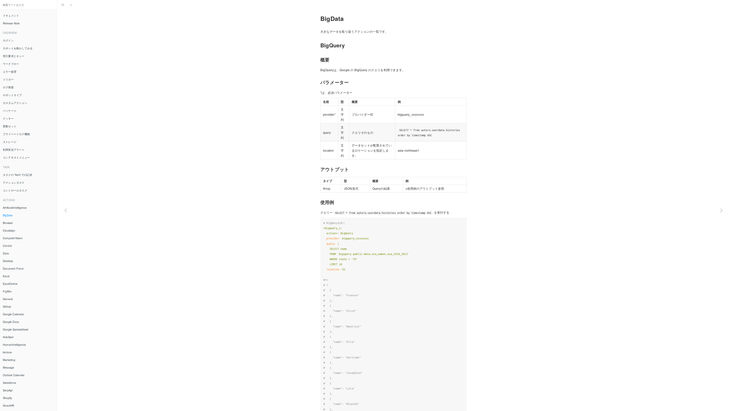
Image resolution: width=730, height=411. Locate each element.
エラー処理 (9, 71)
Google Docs (11, 322)
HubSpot (8, 337)
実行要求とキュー (14, 56)
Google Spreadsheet (16, 329)
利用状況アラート (14, 149)
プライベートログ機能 (16, 134)
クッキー (8, 118)
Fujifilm (7, 291)
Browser (8, 223)
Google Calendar (13, 314)
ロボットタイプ (12, 95)
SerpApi (8, 390)
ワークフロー (11, 64)
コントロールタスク (15, 190)
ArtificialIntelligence (15, 207)
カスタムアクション (15, 103)
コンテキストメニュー (16, 157)
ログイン (8, 40)
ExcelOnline (10, 284)
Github (7, 306)
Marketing (9, 360)
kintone (7, 352)
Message (8, 367)
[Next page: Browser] (721, 210)
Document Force (13, 268)
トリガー (8, 79)
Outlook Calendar (14, 375)
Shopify (7, 398)
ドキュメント (11, 15)
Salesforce (9, 383)
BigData (8, 215)
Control (7, 246)
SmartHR (8, 405)
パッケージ (9, 110)
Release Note (11, 23)
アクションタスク (14, 182)
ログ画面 (8, 87)
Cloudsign (9, 230)
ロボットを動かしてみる (18, 48)
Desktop (8, 261)
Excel (6, 276)
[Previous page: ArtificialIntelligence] (65, 210)
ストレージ (9, 142)
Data (6, 253)
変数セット (9, 126)
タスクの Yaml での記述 (17, 175)
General (8, 299)
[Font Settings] (71, 5)
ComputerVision (13, 238)
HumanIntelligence (14, 344)
